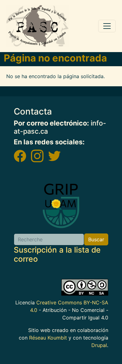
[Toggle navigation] (107, 26)
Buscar (96, 239)
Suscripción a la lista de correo (57, 254)
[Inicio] (37, 26)
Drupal (99, 345)
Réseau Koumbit (48, 338)
